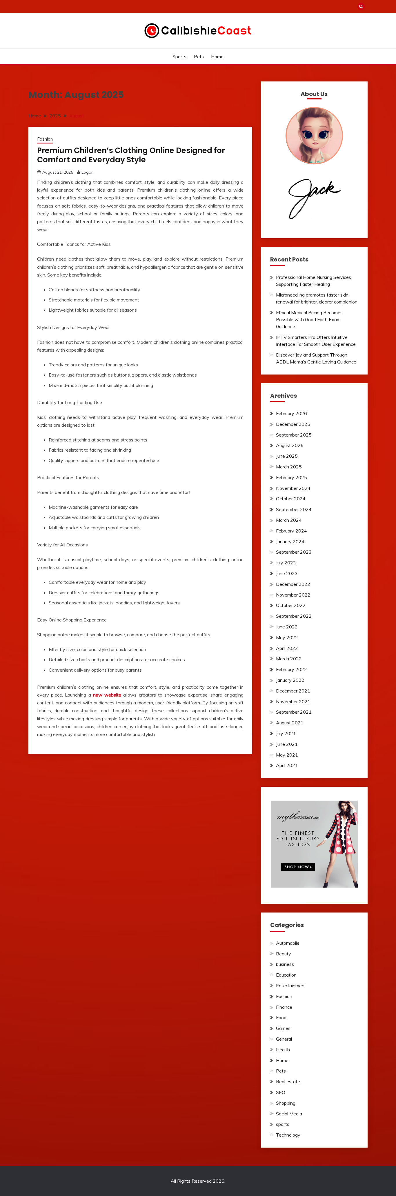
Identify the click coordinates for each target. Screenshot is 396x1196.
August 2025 (290, 445)
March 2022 (289, 658)
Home (217, 56)
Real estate (288, 1081)
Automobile (287, 943)
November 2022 (293, 595)
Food (281, 1017)
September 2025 (294, 435)
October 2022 (291, 605)
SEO (280, 1092)
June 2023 (287, 573)
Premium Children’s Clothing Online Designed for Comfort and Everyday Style (131, 155)
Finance (284, 1007)
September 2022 (294, 616)
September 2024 (294, 509)
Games (283, 1028)
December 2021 (293, 691)
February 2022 (291, 669)
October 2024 (291, 498)
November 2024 (293, 488)
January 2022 (290, 680)
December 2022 (293, 584)
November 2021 (293, 701)
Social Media (289, 1114)
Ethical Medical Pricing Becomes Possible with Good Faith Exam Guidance (309, 319)
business (285, 964)
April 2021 (287, 765)
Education (286, 975)
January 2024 (290, 541)
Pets (199, 56)
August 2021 (290, 723)
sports (179, 56)
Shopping (285, 1103)
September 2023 (294, 552)
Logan (87, 172)
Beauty (283, 954)
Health (283, 1050)
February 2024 (291, 531)
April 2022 (287, 648)
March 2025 (289, 467)
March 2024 (289, 520)
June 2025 (287, 456)
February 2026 (291, 413)
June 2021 (287, 744)
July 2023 (286, 563)
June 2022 (287, 627)
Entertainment (291, 985)
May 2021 (287, 755)
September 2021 (294, 712)
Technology (288, 1135)
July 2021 (286, 733)
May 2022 (287, 637)
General (284, 1039)
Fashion (45, 139)
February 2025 (291, 477)
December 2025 (293, 424)
